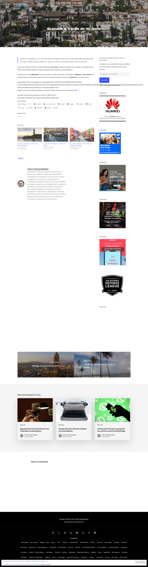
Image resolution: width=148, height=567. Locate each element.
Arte (47, 542)
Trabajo (91, 557)
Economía (124, 542)
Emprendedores (42, 547)
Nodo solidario (39, 552)
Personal (75, 22)
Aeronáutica (34, 542)
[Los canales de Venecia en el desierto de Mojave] (56, 135)
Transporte (99, 557)
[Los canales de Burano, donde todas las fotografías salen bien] (82, 135)
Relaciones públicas (83, 552)
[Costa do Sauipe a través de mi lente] (102, 364)
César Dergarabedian (67, 35)
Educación (24, 547)
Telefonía (84, 557)
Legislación (124, 547)
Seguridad (106, 552)
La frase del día (101, 547)
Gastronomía (62, 547)
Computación (74, 542)
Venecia (20, 158)
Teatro (54, 557)
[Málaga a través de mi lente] (45, 364)
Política (64, 552)
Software (24, 557)
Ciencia (53, 542)
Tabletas (47, 557)
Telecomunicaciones (73, 557)
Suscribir (104, 80)
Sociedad (124, 552)
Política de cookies (45, 564)
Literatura (24, 552)
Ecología (116, 542)
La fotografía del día (88, 547)
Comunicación (84, 542)
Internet (77, 547)
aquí (75, 90)
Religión (93, 552)
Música (31, 552)
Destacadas (108, 542)
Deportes (100, 542)
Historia (70, 547)
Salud (99, 552)
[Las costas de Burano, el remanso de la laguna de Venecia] (29, 135)
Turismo (83, 22)
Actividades (24, 542)
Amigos (42, 542)
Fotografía (65, 22)
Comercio (65, 542)
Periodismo (49, 552)
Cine (58, 542)
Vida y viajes (123, 557)
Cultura (92, 542)
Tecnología (61, 557)
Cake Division (79, 522)
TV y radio (115, 557)
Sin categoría (116, 552)
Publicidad (72, 552)
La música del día (113, 547)
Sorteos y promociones (36, 557)
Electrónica (32, 547)
